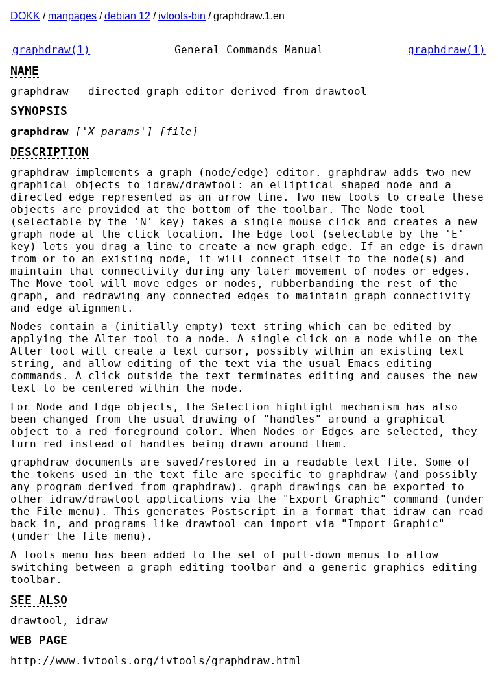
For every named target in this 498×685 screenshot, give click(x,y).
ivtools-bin (182, 15)
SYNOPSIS (38, 111)
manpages (72, 15)
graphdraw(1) (51, 50)
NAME (24, 70)
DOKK (25, 15)
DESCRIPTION (49, 151)
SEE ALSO (38, 599)
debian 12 (127, 15)
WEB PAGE (38, 640)
